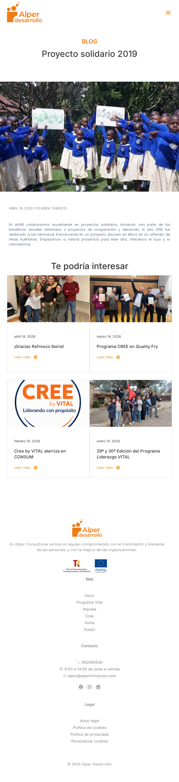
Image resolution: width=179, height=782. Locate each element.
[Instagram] (89, 687)
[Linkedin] (98, 687)
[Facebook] (81, 687)
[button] (168, 12)
